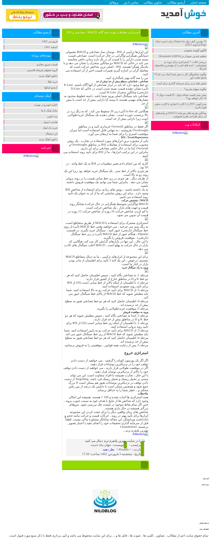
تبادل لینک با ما (49, 110)
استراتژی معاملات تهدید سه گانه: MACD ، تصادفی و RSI (103, 32)
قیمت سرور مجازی (46, 64)
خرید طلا (52, 81)
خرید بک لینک (50, 127)
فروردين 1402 (49, 41)
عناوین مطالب (153, 2)
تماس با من (131, 2)
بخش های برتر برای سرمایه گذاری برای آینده (181, 83)
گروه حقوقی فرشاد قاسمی (42, 70)
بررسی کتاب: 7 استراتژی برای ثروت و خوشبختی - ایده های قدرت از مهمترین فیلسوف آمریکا (180, 65)
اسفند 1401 (50, 47)
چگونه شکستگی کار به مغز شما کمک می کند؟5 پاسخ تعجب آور (180, 76)
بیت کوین (52, 116)
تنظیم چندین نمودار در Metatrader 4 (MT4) (182, 56)
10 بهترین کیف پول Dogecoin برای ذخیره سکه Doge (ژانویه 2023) (180, 43)
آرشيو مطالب (176, 2)
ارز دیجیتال (51, 133)
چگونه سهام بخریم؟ (195, 89)
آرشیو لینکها (50, 87)
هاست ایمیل (50, 122)
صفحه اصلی (198, 2)
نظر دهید (108, 449)
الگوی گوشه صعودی (195, 50)
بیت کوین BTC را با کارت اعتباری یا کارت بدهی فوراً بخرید (180, 105)
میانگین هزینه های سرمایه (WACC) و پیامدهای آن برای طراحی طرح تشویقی (181, 114)
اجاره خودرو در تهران (45, 104)
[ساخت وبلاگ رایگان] (54, 21)
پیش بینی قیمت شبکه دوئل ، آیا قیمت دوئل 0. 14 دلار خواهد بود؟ (181, 96)
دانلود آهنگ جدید (48, 75)
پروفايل (113, 2)
